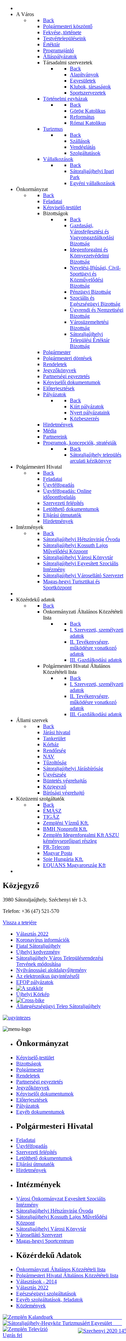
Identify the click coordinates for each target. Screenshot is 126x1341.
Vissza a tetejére (20, 922)
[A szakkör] (29, 988)
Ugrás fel (12, 1335)
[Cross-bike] (30, 1000)
